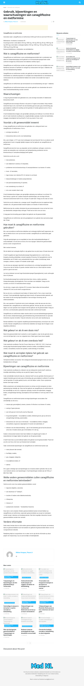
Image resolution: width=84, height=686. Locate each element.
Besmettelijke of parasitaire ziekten (45, 626)
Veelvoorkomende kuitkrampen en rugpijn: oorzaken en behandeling (27, 583)
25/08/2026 (24, 588)
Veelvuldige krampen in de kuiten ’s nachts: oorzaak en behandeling (73, 68)
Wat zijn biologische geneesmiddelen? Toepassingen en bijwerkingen (9, 632)
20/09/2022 (23, 21)
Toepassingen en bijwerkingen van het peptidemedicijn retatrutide (10, 583)
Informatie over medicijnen (13, 7)
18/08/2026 (6, 637)
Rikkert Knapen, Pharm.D (11, 21)
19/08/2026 (42, 613)
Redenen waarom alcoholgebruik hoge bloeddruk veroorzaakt (28, 631)
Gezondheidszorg (9, 602)
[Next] (30, 643)
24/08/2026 (6, 613)
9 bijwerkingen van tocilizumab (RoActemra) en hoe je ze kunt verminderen (28, 608)
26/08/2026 (6, 588)
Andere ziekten (26, 577)
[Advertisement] (29, 27)
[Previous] (27, 643)
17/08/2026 (42, 635)
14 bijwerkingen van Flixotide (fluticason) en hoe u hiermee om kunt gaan (46, 608)
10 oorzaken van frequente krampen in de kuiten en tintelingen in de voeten (46, 584)
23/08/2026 (24, 613)
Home (4, 7)
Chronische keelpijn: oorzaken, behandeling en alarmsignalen (46, 631)
